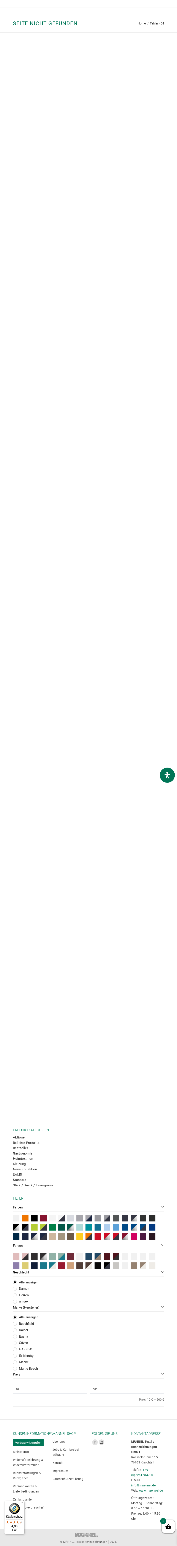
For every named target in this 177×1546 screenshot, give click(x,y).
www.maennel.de (151, 1490)
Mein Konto (21, 1451)
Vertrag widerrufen (28, 1442)
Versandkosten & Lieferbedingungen (26, 1488)
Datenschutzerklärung (68, 1479)
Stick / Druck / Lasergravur (33, 1185)
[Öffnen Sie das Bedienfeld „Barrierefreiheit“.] (167, 775)
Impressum (60, 1471)
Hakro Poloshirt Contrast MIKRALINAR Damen (89, 386)
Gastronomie (22, 1153)
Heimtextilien (23, 1159)
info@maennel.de (143, 1485)
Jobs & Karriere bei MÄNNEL (65, 1452)
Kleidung (19, 1164)
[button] (16, 198)
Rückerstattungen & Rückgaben (27, 1475)
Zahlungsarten (23, 1499)
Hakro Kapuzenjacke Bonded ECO (89, 562)
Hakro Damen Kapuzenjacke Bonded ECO (89, 739)
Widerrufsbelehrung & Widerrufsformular (28, 1462)
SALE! (17, 1175)
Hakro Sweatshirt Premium (89, 915)
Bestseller (20, 1148)
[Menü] (21, 1503)
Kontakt (58, 1463)
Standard (19, 1180)
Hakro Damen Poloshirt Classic (89, 1092)
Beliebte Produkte (26, 1143)
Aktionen (19, 1137)
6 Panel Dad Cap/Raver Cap (90, 210)
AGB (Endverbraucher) (28, 1507)
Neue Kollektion (25, 1169)
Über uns (58, 1441)
